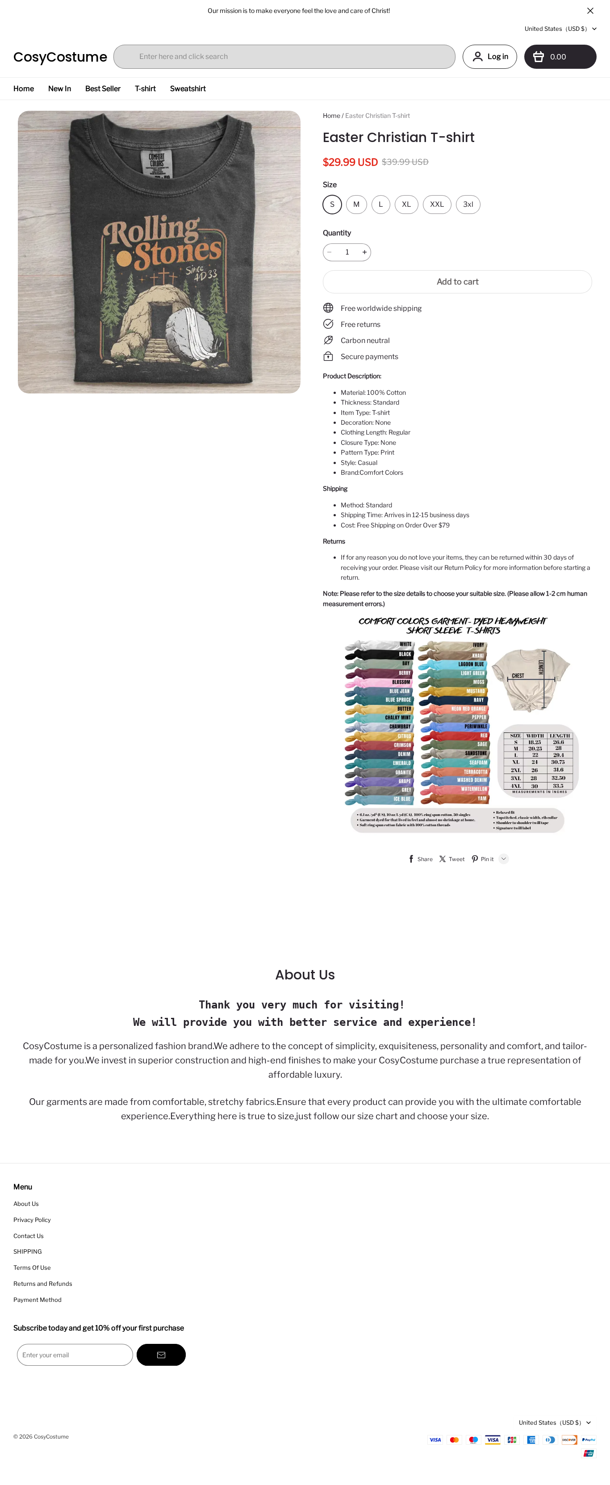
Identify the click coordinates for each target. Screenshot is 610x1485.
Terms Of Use (32, 1267)
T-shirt (145, 88)
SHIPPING (27, 1251)
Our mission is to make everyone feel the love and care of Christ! (299, 10)
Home (23, 88)
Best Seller (103, 88)
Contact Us (28, 1235)
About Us (26, 1203)
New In (59, 88)
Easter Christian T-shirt (377, 115)
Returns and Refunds (42, 1283)
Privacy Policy (32, 1219)
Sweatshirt (188, 88)
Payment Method (37, 1299)
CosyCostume (58, 57)
